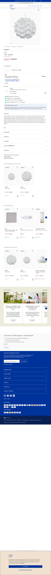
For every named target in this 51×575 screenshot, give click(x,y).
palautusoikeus (18, 98)
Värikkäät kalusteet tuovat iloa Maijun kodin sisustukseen (32, 307)
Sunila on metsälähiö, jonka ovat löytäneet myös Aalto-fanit (13, 307)
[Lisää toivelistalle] (38, 10)
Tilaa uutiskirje (23, 361)
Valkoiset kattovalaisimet (8, 158)
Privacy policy (21, 563)
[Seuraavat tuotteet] (46, 217)
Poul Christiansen (7, 56)
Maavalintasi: (6, 364)
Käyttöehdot (19, 420)
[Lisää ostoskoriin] (45, 93)
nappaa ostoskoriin (14, 108)
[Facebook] (8, 396)
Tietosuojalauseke (25, 420)
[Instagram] (5, 396)
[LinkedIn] (14, 396)
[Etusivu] (4, 46)
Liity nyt (17, 80)
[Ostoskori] (38, 6)
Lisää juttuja (45, 290)
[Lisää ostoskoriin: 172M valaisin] (17, 196)
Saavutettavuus (38, 420)
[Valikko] (41, 6)
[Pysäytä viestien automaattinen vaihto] (41, 1)
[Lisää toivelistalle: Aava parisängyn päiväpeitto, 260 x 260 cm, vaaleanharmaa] (17, 209)
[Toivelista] (35, 6)
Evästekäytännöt (32, 420)
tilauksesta (21, 100)
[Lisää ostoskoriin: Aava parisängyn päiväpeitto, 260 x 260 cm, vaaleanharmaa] (17, 238)
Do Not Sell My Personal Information (10, 420)
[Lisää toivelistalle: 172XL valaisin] (32, 167)
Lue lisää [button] (6, 83)
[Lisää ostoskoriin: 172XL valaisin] (33, 196)
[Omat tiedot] (32, 6)
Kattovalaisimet (13, 46)
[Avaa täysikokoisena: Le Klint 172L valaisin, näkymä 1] (25, 26)
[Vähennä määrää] (5, 70)
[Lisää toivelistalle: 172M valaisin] (17, 167)
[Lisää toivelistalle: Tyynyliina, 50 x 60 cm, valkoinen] (32, 209)
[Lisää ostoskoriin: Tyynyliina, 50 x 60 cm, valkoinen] (33, 238)
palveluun (23, 102)
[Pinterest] (11, 396)
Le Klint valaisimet (7, 156)
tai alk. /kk (7, 66)
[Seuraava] (46, 308)
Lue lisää (5, 343)
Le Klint (5, 52)
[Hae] (29, 6)
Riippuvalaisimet (20, 46)
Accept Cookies (25, 566)
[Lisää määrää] (9, 70)
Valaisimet (8, 46)
